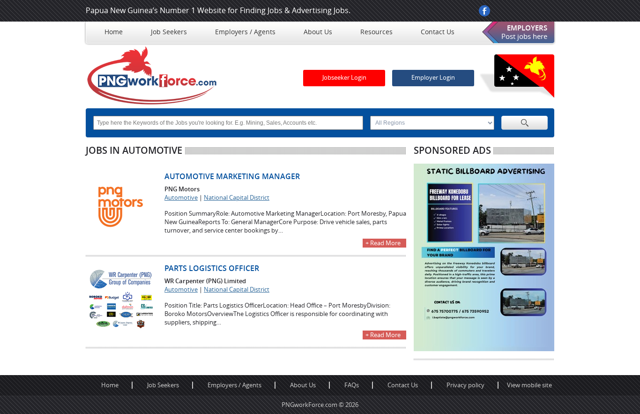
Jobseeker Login (344, 77)
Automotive (181, 197)
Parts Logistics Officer (211, 268)
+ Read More (383, 243)
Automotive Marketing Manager (232, 176)
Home (110, 385)
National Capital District (236, 197)
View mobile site (529, 385)
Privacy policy (465, 385)
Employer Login (433, 77)
